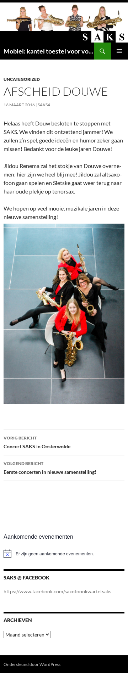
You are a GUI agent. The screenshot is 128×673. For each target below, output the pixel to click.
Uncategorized (22, 79)
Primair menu (119, 51)
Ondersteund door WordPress (32, 664)
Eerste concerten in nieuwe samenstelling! (50, 468)
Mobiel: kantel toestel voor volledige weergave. (49, 51)
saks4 (44, 104)
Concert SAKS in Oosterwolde (37, 442)
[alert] (64, 553)
